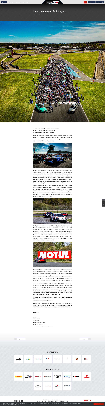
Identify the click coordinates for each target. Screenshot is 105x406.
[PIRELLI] (18, 376)
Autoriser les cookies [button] (98, 403)
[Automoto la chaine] (47, 386)
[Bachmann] (57, 376)
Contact (67, 401)
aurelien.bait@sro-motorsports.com (45, 326)
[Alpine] (18, 359)
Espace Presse (43, 401)
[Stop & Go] (57, 386)
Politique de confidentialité (59, 401)
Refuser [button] (90, 403)
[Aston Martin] (28, 359)
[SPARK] (86, 376)
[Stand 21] (67, 376)
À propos (38, 401)
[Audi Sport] (38, 359)
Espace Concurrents (50, 401)
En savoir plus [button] (17, 404)
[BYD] (38, 376)
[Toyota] (86, 359)
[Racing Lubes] (47, 376)
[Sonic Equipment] (76, 376)
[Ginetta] (57, 359)
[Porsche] (76, 359)
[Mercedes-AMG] (67, 359)
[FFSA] (67, 386)
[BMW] (47, 359)
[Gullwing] (38, 386)
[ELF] (28, 376)
